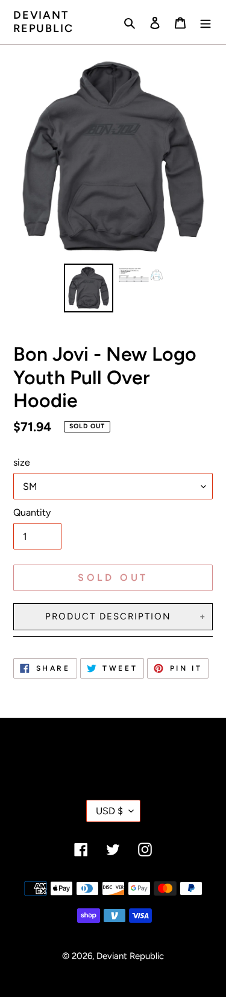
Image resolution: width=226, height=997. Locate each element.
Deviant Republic (43, 22)
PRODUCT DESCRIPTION (108, 616)
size (21, 462)
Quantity (32, 512)
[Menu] (205, 22)
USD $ (109, 811)
